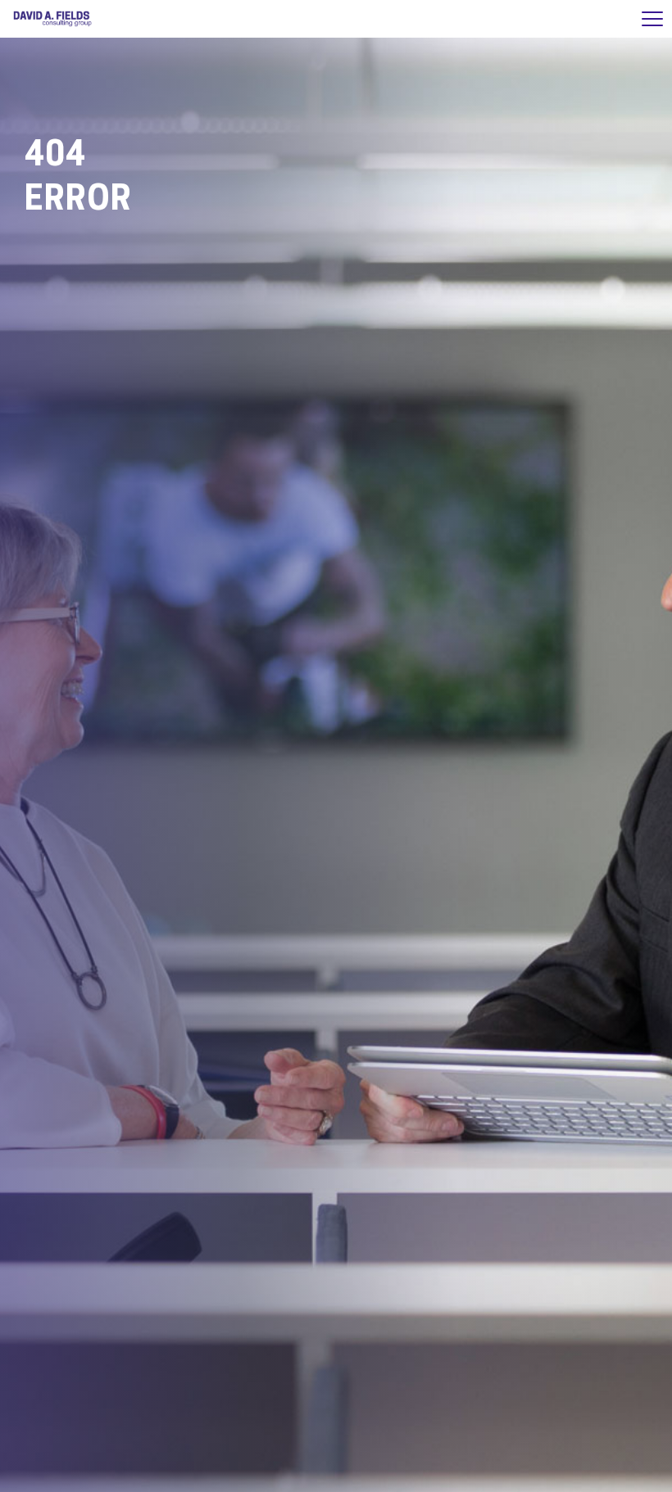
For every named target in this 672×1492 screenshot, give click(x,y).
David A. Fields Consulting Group (52, 19)
